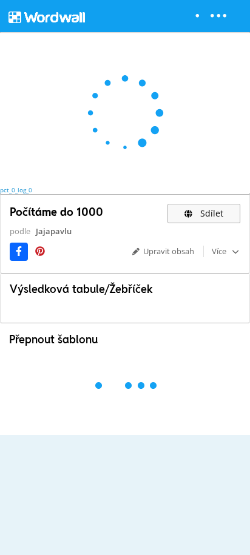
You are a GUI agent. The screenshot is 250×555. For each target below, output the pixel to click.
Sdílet (210, 213)
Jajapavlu (54, 231)
